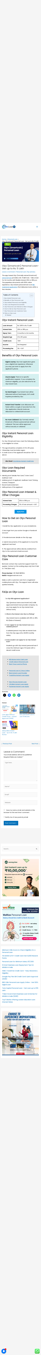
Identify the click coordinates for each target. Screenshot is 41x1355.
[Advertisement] (20, 90)
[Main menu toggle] (37, 227)
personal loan (7, 278)
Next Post (36, 743)
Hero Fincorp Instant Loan (18, 682)
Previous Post (6, 743)
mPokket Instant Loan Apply (18, 684)
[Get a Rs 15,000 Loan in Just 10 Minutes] (27, 709)
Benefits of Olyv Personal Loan (13, 300)
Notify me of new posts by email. (16, 817)
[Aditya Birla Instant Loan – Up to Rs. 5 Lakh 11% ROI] (10, 725)
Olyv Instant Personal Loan (12, 298)
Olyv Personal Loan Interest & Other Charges (18, 307)
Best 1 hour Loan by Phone (18, 664)
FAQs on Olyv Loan (10, 313)
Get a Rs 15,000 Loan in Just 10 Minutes (27, 715)
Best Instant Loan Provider (18, 673)
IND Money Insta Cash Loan (18, 659)
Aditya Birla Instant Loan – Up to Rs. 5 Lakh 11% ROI (9, 733)
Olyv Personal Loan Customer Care (15, 311)
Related (9, 315)
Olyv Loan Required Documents (14, 305)
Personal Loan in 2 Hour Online (19, 671)
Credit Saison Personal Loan (18, 662)
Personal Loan (21, 272)
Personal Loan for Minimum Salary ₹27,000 (18, 961)
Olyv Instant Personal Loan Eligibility (15, 302)
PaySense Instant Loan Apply (19, 686)
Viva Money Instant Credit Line (23, 461)
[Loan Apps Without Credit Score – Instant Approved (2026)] (10, 709)
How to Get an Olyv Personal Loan (15, 309)
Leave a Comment (8, 272)
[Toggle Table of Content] (30, 295)
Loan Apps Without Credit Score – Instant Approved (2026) (9, 716)
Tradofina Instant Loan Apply (19, 675)
